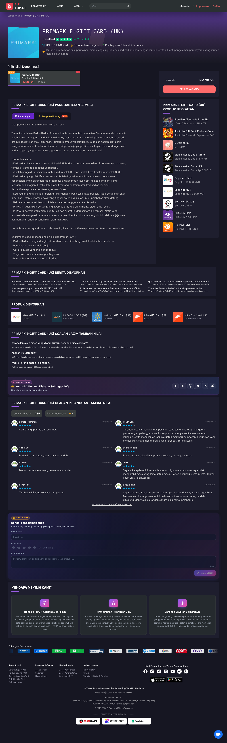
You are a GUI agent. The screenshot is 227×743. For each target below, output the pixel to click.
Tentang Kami (41, 670)
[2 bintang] (19, 548)
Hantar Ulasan (206, 573)
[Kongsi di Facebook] (175, 386)
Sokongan (39, 673)
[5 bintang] (34, 548)
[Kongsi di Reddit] (213, 386)
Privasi (86, 673)
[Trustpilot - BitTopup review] (139, 721)
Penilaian (16, 543)
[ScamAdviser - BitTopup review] (88, 721)
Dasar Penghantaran (68, 673)
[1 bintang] (13, 548)
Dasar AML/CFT (66, 676)
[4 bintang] (29, 548)
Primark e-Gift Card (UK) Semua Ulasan (112, 504)
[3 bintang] (24, 548)
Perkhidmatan (89, 670)
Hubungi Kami (41, 676)
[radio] (20, 425)
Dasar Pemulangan (67, 670)
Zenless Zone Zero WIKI (19, 676)
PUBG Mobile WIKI (17, 679)
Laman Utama (15, 15)
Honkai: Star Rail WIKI (18, 673)
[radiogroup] (25, 425)
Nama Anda (17, 531)
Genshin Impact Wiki (17, 670)
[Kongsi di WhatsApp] (190, 386)
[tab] (23, 116)
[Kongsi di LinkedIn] (205, 386)
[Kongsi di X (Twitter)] (183, 386)
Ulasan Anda (18, 553)
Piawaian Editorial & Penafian (95, 676)
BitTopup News (15, 682)
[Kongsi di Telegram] (198, 386)
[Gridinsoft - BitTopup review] (114, 721)
